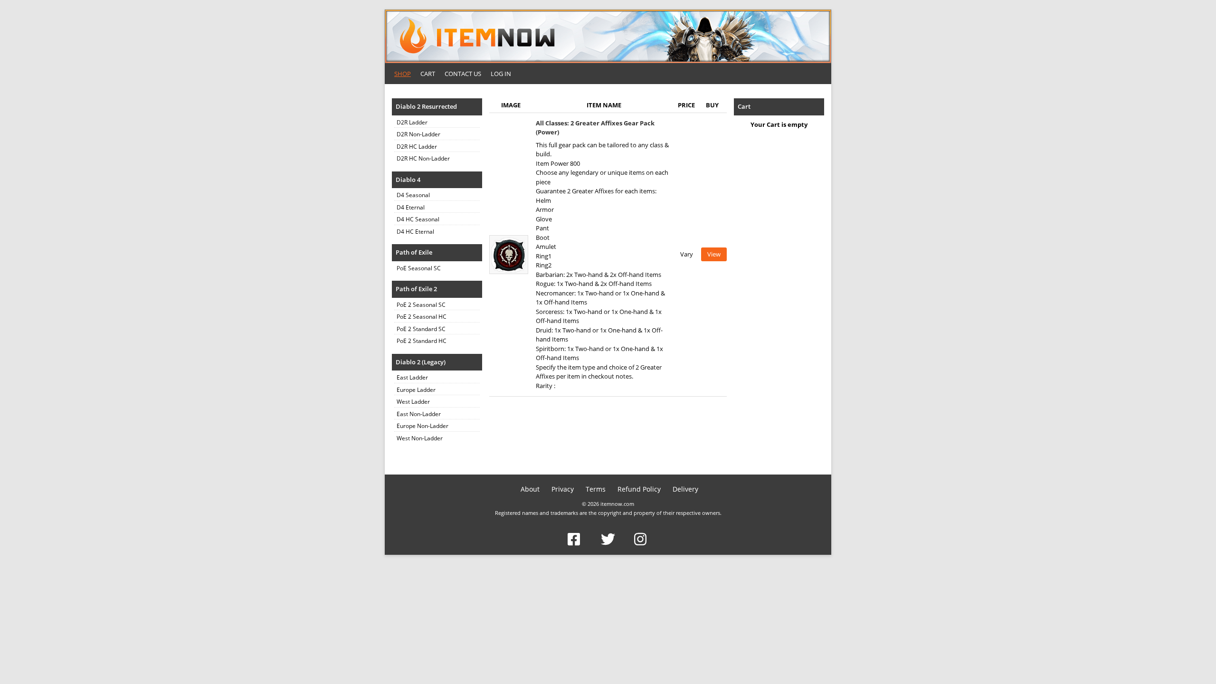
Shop (402, 73)
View (714, 254)
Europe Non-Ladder (422, 426)
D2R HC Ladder (417, 146)
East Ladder (412, 377)
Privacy (562, 489)
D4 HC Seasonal (418, 219)
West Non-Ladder (420, 438)
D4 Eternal (411, 207)
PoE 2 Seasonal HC (421, 317)
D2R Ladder (412, 122)
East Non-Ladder (419, 414)
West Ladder (413, 402)
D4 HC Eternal (415, 232)
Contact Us (463, 73)
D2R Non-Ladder (418, 134)
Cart (427, 73)
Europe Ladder (416, 390)
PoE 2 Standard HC (421, 341)
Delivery (685, 489)
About (530, 489)
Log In (501, 73)
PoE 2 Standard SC (421, 329)
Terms (596, 489)
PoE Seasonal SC (419, 268)
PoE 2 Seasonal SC (421, 305)
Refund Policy (639, 489)
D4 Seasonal (413, 195)
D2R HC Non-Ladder (423, 158)
